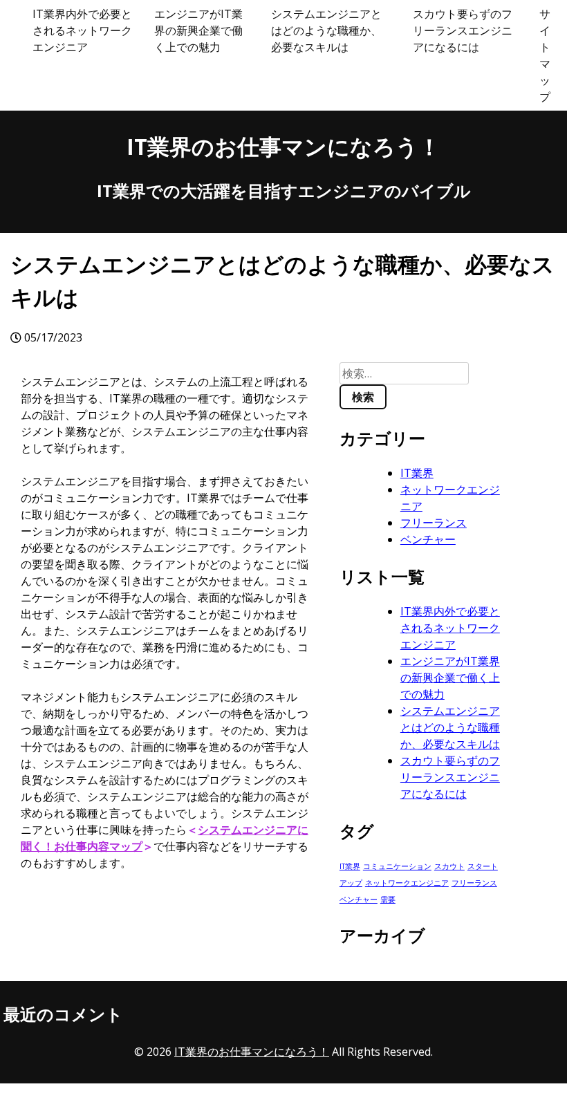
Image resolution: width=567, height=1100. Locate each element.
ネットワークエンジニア (407, 883)
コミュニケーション (397, 866)
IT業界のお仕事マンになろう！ (283, 146)
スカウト (449, 866)
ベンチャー (428, 539)
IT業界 (417, 473)
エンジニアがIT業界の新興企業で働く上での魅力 (198, 30)
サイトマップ (544, 55)
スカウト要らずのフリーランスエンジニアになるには (462, 30)
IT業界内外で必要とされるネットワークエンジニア (82, 30)
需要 (388, 899)
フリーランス (433, 522)
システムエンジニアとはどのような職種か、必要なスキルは (326, 30)
